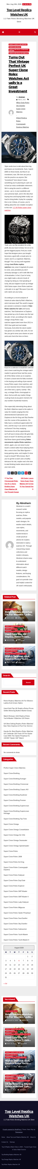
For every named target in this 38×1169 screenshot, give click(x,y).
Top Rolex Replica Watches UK (11, 1164)
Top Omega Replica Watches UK (11, 1159)
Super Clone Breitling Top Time (15, 819)
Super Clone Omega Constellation (16, 829)
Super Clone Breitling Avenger (15, 779)
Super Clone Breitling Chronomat (16, 784)
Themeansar (18, 1132)
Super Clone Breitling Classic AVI (16, 789)
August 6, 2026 (12, 1020)
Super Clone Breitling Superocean (16, 806)
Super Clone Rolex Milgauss (14, 907)
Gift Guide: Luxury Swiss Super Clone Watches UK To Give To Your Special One (26, 482)
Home (3, 1137)
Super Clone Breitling (12, 773)
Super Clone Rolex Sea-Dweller (15, 918)
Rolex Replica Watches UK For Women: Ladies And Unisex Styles (18, 614)
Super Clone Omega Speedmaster (16, 846)
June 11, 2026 (12, 1066)
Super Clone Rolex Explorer (14, 886)
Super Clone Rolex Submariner (15, 929)
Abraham (22, 97)
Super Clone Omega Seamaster (15, 840)
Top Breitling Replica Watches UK (11, 1154)
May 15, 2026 (11, 1090)
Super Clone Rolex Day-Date (14, 880)
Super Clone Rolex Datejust (14, 875)
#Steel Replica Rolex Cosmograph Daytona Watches (22, 122)
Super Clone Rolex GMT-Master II (16, 897)
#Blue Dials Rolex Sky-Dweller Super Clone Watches (22, 107)
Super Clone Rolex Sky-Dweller (18, 53)
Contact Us (5, 1142)
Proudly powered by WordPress (12, 1129)
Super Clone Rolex (14, 47)
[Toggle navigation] (19, 32)
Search (6, 675)
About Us (33, 1137)
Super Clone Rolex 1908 (13, 856)
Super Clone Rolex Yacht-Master (16, 934)
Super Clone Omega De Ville (14, 835)
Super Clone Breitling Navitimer (15, 795)
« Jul (5, 983)
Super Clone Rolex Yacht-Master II (15, 653)
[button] (35, 32)
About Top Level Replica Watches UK (18, 1137)
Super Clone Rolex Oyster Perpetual (17, 913)
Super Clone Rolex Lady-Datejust (16, 902)
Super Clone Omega (11, 824)
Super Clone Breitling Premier (15, 800)
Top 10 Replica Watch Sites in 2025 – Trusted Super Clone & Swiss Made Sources (19, 1148)
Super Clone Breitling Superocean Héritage (16, 812)
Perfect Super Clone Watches (18, 44)
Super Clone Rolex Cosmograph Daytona (18, 50)
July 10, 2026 (12, 1043)
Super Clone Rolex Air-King (14, 862)
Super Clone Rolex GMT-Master (15, 891)
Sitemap (12, 1142)
